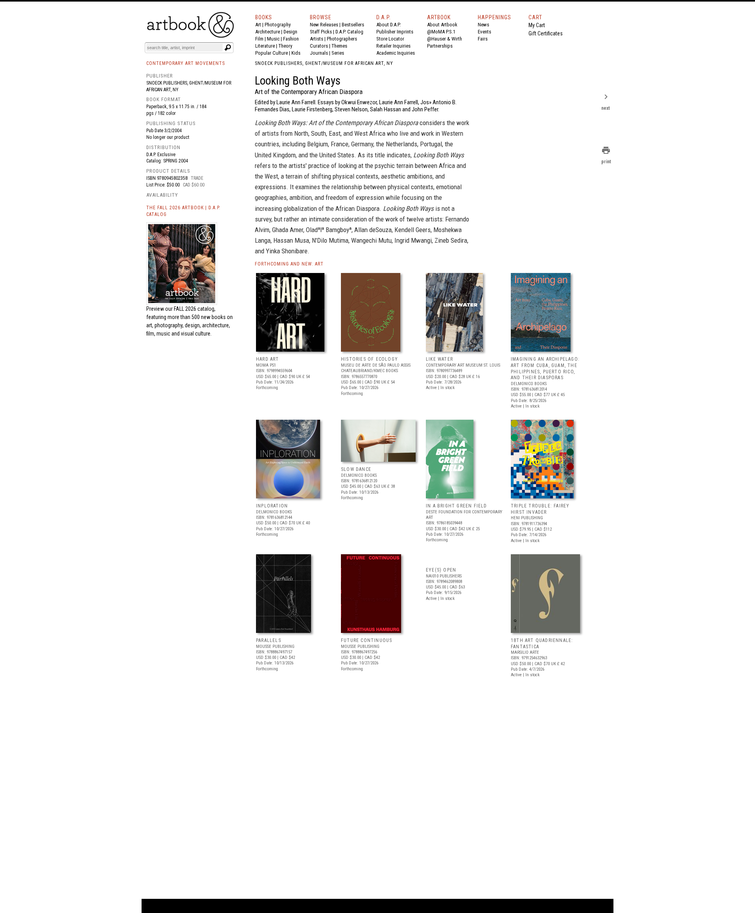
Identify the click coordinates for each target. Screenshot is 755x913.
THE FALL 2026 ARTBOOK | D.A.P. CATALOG (183, 211)
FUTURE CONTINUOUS (366, 640)
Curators (319, 46)
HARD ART (267, 359)
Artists (316, 39)
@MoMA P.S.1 (441, 32)
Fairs (483, 39)
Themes (339, 46)
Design (290, 32)
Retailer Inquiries (393, 46)
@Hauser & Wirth (444, 39)
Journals (319, 53)
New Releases (324, 25)
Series (337, 53)
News (483, 25)
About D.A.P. (388, 25)
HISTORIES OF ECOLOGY (369, 359)
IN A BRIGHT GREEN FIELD (456, 506)
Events (484, 32)
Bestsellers (353, 25)
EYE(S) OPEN (441, 570)
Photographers (342, 39)
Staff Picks (321, 32)
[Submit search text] (227, 48)
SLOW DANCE (356, 469)
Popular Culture (271, 53)
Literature (265, 46)
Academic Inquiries (395, 53)
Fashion (291, 39)
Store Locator (390, 39)
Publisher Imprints (394, 32)
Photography (278, 25)
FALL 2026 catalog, (194, 309)
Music (273, 39)
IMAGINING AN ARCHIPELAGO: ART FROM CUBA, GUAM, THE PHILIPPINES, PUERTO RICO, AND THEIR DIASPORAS (545, 368)
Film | (261, 39)
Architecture (267, 32)
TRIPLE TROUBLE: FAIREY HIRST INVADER (540, 509)
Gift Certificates (545, 33)
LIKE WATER (439, 359)
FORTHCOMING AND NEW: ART (289, 264)
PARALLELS (268, 640)
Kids (295, 53)
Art (258, 25)
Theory (285, 46)
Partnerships (440, 46)
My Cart (536, 25)
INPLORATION (272, 506)
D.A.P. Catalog (349, 32)
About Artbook (442, 25)
